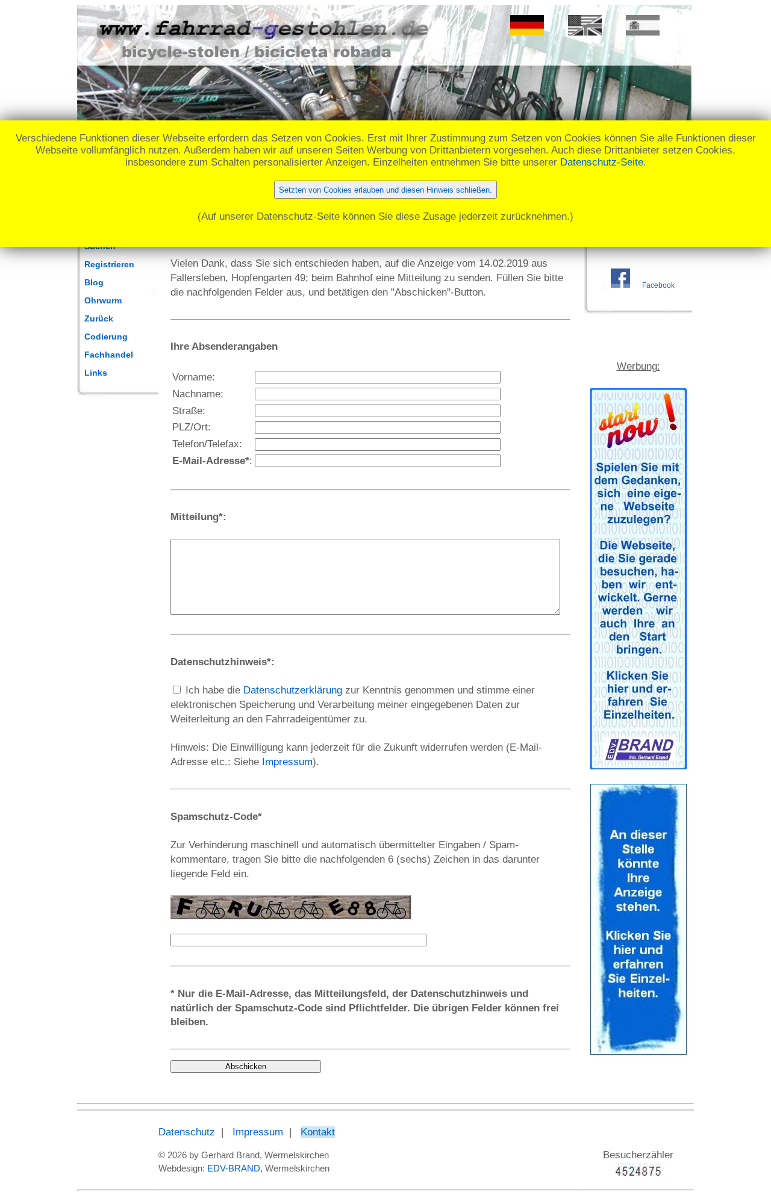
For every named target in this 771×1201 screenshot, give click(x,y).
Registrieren (109, 264)
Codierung (106, 336)
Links (95, 372)
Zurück (98, 318)
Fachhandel (108, 354)
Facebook (658, 285)
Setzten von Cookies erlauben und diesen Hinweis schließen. (385, 189)
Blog (94, 282)
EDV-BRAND (233, 1168)
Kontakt (318, 1132)
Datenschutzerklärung (292, 690)
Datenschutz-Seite (601, 162)
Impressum (287, 762)
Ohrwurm (103, 300)
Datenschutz (186, 1132)
